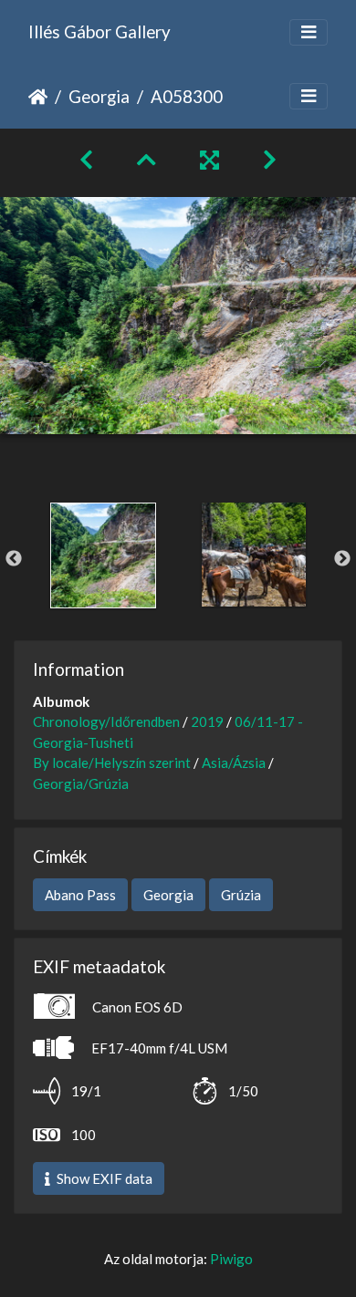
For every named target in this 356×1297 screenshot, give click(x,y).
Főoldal (37, 96)
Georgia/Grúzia (81, 783)
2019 (207, 721)
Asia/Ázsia (234, 762)
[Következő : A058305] (269, 159)
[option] (102, 555)
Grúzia (241, 895)
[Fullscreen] (209, 159)
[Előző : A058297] (86, 159)
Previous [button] (14, 559)
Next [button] (342, 559)
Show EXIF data (103, 1178)
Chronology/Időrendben (106, 721)
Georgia (99, 96)
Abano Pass (80, 895)
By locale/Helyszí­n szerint (112, 762)
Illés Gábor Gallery (99, 31)
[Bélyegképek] (146, 159)
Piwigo (231, 1258)
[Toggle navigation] (308, 32)
